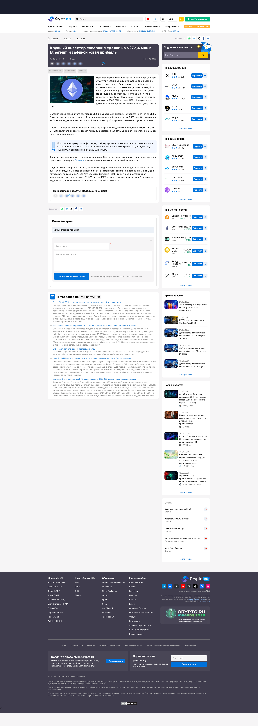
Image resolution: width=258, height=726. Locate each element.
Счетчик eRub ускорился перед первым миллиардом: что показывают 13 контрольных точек (192, 458)
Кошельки (104, 26)
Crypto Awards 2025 (198, 26)
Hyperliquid (178, 237)
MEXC (175, 96)
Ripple (175, 274)
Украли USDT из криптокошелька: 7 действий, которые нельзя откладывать (192, 478)
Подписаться (189, 664)
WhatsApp (189, 38)
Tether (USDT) (54, 591)
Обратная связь (77, 645)
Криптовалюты (55, 26)
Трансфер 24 (108, 617)
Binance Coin (176, 249)
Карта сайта (134, 621)
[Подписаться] (203, 55)
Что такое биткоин (56, 582)
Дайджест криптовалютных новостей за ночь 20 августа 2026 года (192, 351)
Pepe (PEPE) (53, 617)
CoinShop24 (107, 608)
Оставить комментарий (72, 276)
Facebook (203, 38)
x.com (162, 19)
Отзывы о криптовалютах (141, 612)
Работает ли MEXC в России (177, 519)
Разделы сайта (137, 578)
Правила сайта (190, 645)
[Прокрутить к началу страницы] (252, 709)
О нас (64, 645)
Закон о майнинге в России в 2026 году (182, 538)
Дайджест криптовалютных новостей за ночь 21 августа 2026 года (192, 335)
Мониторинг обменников (113, 582)
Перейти (198, 146)
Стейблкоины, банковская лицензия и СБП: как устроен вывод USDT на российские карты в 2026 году (192, 398)
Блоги (132, 604)
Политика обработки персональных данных (163, 645)
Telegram (155, 19)
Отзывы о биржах (137, 608)
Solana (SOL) (53, 608)
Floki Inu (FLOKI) (55, 621)
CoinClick (177, 188)
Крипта (105, 599)
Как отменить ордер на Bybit (177, 509)
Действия (197, 217)
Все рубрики (171, 26)
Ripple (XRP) (53, 595)
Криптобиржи (82, 578)
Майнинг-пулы (151, 26)
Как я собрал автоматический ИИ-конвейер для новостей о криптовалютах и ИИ (193, 439)
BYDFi (175, 106)
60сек (105, 595)
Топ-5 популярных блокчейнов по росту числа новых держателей (193, 307)
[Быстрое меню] (181, 19)
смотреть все (186, 128)
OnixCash (177, 177)
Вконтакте (208, 38)
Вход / (191, 19)
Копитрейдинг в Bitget (174, 528)
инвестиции (55, 70)
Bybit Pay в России (173, 548)
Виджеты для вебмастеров (109, 645)
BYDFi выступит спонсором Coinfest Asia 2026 (74, 349)
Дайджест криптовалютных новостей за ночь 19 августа (192, 365)
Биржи (72, 26)
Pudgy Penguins (177, 262)
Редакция (91, 645)
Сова (104, 604)
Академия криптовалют (140, 625)
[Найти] (77, 19)
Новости (120, 26)
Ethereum (71, 70)
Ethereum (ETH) (55, 587)
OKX (174, 74)
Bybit (174, 85)
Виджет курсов (136, 634)
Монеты (52, 578)
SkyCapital (177, 166)
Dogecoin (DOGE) (55, 612)
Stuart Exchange (180, 145)
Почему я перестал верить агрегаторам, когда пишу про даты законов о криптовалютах (192, 419)
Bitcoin (83, 70)
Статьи (134, 26)
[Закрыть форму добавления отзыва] (151, 240)
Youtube (147, 19)
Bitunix (78, 595)
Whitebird (106, 612)
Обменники (87, 26)
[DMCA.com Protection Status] (129, 703)
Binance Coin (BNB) (56, 599)
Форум (132, 617)
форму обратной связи (196, 600)
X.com (199, 38)
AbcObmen (177, 156)
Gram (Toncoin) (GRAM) (58, 604)
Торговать (197, 75)
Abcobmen (107, 587)
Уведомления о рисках (133, 645)
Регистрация (200, 19)
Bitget (175, 117)
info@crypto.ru (205, 601)
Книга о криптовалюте (139, 630)
